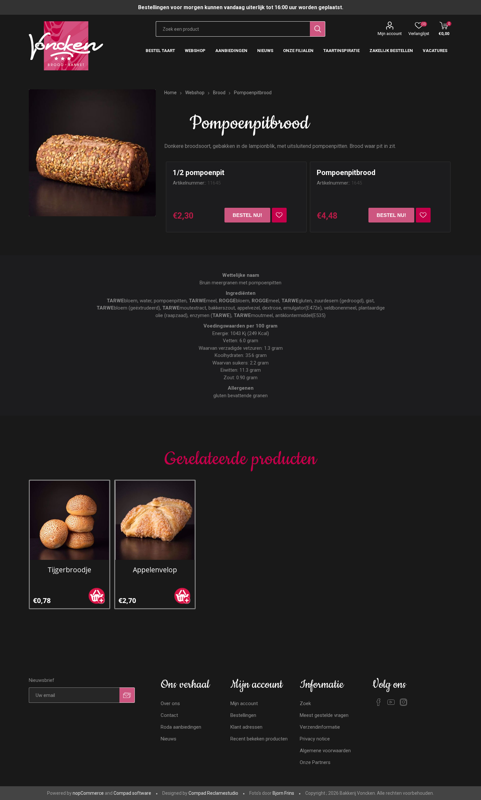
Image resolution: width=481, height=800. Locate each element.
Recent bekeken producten (259, 739)
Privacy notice (315, 739)
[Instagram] (403, 702)
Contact (169, 715)
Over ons (170, 703)
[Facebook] (378, 702)
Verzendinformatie (320, 727)
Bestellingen (243, 715)
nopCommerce (88, 793)
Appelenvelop (155, 569)
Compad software (132, 793)
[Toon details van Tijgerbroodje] (69, 520)
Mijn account (390, 33)
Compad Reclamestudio (213, 793)
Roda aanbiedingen (181, 727)
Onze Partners (315, 762)
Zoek (305, 703)
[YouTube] (391, 702)
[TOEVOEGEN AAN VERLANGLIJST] (279, 215)
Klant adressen (246, 727)
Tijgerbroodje (69, 569)
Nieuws (168, 739)
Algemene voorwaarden (325, 751)
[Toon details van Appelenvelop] (154, 520)
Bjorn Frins (283, 793)
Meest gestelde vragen (324, 715)
